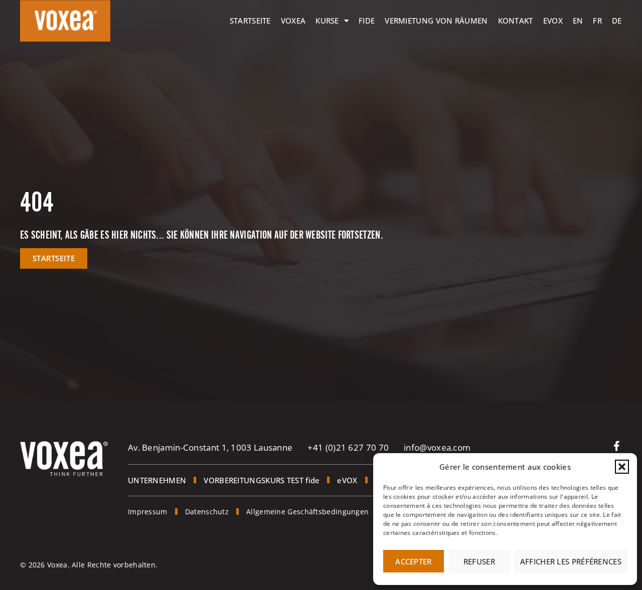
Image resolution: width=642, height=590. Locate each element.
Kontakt (515, 21)
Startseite (250, 21)
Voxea (293, 21)
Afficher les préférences (570, 561)
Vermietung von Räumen (436, 21)
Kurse (327, 21)
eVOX (553, 21)
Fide (367, 21)
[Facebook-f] (617, 446)
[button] (622, 467)
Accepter (413, 561)
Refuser (479, 561)
